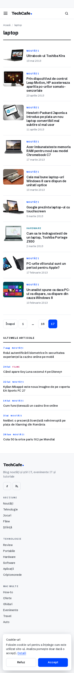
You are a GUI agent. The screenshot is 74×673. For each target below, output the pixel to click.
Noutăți (8, 503)
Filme (6, 521)
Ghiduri (7, 604)
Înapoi (10, 324)
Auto (6, 622)
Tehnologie (10, 509)
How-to (8, 592)
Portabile (9, 551)
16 (43, 324)
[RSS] (17, 486)
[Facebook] (7, 486)
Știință (7, 527)
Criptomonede (12, 575)
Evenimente (10, 610)
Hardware (9, 557)
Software (9, 563)
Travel (7, 616)
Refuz (21, 662)
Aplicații (8, 569)
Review (8, 545)
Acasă (6, 25)
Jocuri (7, 515)
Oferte (7, 598)
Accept (53, 662)
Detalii (22, 653)
